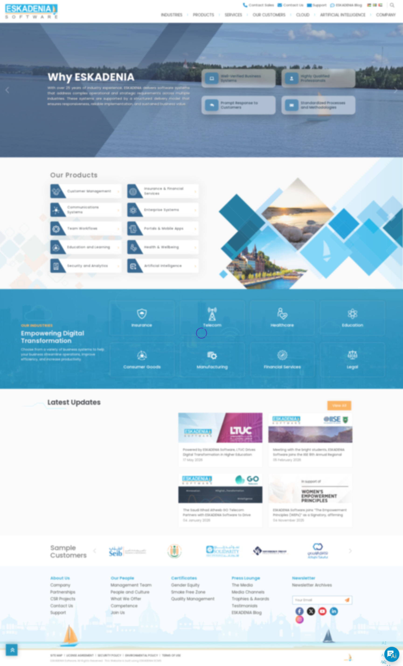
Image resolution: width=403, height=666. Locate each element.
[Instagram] (299, 619)
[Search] (393, 4)
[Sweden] (376, 4)
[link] (220, 443)
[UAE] (382, 4)
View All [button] (339, 405)
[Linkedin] (334, 611)
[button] (172, 16)
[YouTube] (322, 611)
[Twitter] (311, 611)
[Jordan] (370, 4)
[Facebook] (299, 611)
